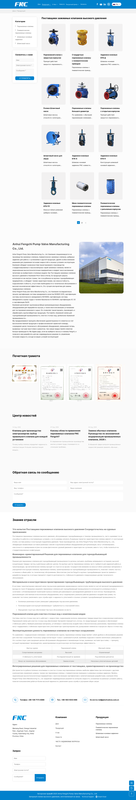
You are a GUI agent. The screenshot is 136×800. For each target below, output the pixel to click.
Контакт (58, 746)
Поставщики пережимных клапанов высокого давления (55, 529)
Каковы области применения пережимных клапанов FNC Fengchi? (27, 433)
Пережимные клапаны (25, 26)
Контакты (84, 4)
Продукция (45, 4)
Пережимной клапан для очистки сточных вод (36, 614)
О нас (54, 4)
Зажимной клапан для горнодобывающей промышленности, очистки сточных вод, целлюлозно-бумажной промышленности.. (43, 315)
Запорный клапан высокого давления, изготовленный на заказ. (54, 797)
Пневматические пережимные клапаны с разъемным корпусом (110, 206)
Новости (62, 4)
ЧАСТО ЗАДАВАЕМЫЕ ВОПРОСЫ (68, 741)
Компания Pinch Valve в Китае (39, 276)
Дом (39, 4)
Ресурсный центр (71, 4)
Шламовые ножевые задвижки (107, 733)
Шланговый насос (23, 43)
